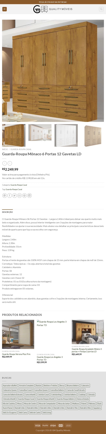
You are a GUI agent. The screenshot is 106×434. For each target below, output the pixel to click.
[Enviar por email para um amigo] (19, 195)
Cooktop (82, 394)
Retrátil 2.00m (32, 408)
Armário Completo (26, 385)
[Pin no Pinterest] (24, 195)
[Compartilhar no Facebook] (9, 195)
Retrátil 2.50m (59, 408)
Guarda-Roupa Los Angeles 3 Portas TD (50, 358)
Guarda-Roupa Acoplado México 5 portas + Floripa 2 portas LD (87, 350)
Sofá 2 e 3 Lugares (9, 412)
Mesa (19, 403)
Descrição (7, 212)
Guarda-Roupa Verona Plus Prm (16, 354)
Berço (62, 385)
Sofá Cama (23, 412)
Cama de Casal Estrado (76, 390)
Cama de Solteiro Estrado (12, 394)
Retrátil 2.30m (45, 408)
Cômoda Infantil (9, 399)
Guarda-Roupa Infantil (45, 399)
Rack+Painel (7, 408)
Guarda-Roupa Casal (20, 149)
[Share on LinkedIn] (29, 195)
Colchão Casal (43, 394)
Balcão (38, 385)
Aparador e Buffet (10, 385)
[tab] (7, 212)
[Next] (98, 71)
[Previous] (7, 71)
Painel (83, 403)
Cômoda (91, 394)
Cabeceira (85, 385)
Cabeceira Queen (10, 390)
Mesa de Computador (47, 403)
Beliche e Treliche (50, 385)
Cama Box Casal (25, 390)
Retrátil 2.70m (72, 408)
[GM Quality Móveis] (53, 9)
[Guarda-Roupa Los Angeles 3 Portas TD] (53, 336)
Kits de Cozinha (9, 403)
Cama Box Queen (41, 390)
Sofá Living (47, 412)
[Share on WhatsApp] (4, 195)
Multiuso (75, 403)
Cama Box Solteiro (57, 390)
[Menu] (4, 9)
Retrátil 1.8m (20, 408)
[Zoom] (5, 118)
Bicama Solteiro (73, 385)
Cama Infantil (30, 394)
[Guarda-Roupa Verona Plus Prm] (18, 334)
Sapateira (97, 408)
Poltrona (92, 403)
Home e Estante (83, 399)
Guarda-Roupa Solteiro (65, 399)
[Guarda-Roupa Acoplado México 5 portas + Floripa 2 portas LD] (88, 332)
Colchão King (56, 394)
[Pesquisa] (101, 9)
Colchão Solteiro (70, 394)
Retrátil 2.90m (85, 408)
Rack (99, 403)
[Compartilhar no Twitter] (14, 195)
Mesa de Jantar (64, 403)
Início (5, 149)
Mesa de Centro (30, 403)
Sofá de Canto (35, 412)
